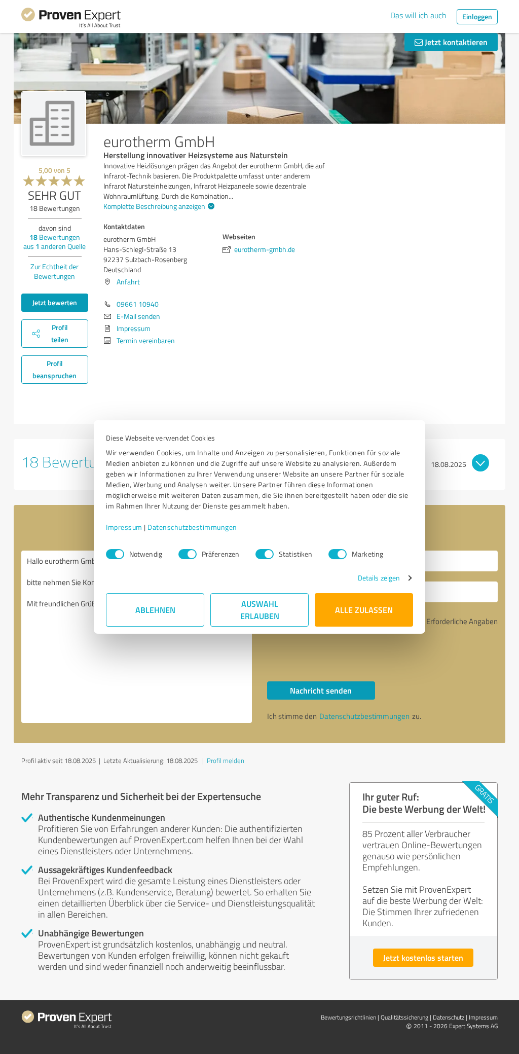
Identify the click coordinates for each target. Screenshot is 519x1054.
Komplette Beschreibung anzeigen (154, 206)
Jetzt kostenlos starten (423, 957)
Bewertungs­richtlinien (348, 1017)
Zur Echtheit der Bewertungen (54, 271)
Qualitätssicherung (404, 1017)
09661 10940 (138, 304)
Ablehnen (155, 609)
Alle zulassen (364, 609)
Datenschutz (448, 1017)
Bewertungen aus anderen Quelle (54, 241)
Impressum (124, 527)
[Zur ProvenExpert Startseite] (71, 19)
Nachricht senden (321, 690)
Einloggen (477, 16)
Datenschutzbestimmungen (192, 527)
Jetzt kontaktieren (455, 42)
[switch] (187, 554)
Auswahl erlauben (259, 610)
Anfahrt (128, 281)
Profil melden (225, 760)
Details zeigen (379, 578)
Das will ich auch (418, 15)
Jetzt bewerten (54, 302)
